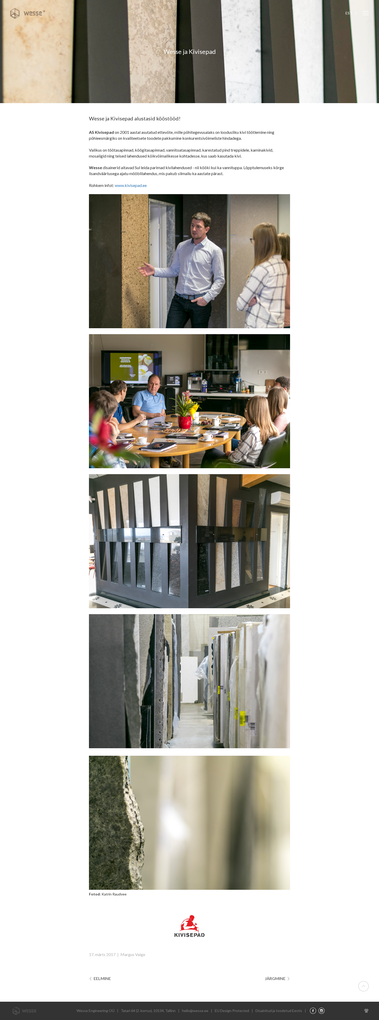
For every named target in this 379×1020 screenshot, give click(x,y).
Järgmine (275, 978)
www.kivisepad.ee (131, 185)
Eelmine (102, 978)
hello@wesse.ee (195, 1010)
